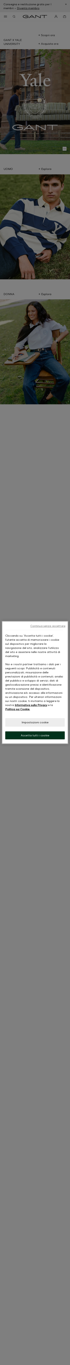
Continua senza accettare (47, 625)
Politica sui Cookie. (17, 709)
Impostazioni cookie (35, 722)
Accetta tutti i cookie (35, 735)
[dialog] (35, 682)
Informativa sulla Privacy (31, 705)
